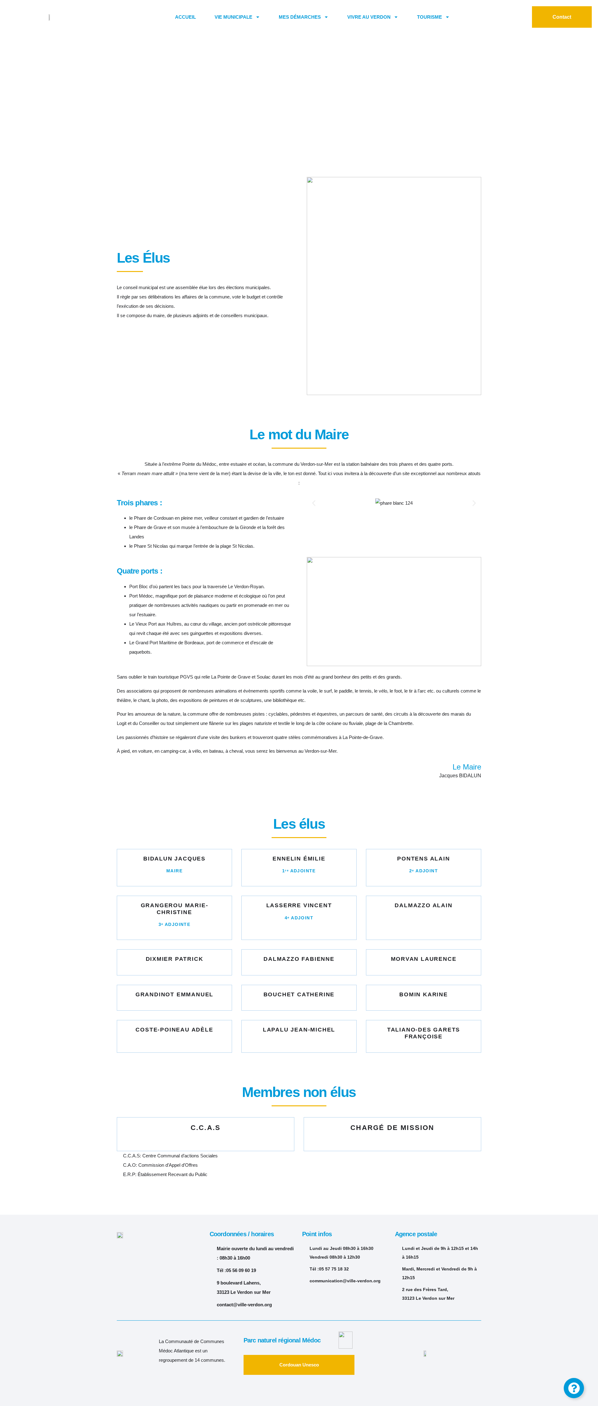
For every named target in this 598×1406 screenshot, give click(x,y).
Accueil (185, 17)
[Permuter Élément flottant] (574, 1388)
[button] (314, 503)
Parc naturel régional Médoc (282, 1340)
